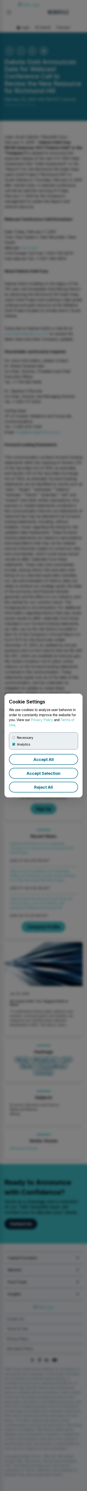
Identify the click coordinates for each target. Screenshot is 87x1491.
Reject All (43, 787)
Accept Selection (43, 773)
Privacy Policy (42, 720)
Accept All (43, 759)
